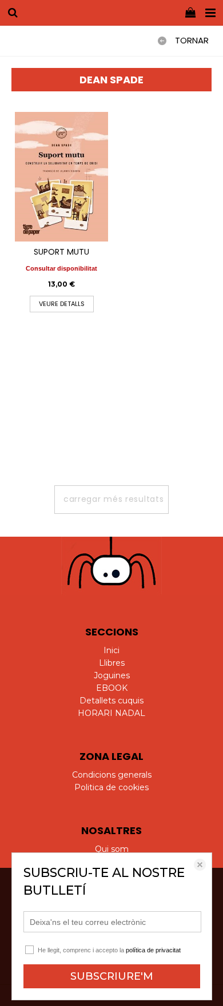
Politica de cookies (111, 787)
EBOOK (112, 688)
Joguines (112, 675)
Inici (111, 650)
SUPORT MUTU (61, 251)
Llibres (112, 663)
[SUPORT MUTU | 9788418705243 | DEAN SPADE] (61, 177)
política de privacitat (153, 950)
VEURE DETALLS (62, 303)
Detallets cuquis (111, 700)
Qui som (112, 849)
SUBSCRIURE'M (111, 976)
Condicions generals (112, 775)
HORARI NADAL (111, 713)
